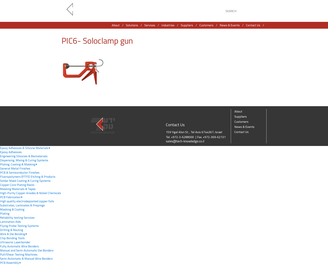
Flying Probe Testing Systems (19, 225)
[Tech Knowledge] (73, 11)
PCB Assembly (10, 262)
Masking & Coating (12, 209)
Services (149, 25)
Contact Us (253, 25)
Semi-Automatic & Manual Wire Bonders (26, 258)
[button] (260, 10)
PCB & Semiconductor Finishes (19, 172)
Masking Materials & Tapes (18, 189)
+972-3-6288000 (182, 137)
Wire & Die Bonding (13, 234)
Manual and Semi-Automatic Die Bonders (26, 250)
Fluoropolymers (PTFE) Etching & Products (27, 176)
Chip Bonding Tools (12, 238)
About (116, 25)
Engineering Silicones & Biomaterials (23, 156)
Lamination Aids (10, 221)
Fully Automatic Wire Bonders (19, 246)
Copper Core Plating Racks (17, 184)
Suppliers (187, 25)
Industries (167, 25)
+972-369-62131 (214, 137)
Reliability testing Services (17, 217)
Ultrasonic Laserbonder (15, 242)
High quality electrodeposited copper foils (27, 201)
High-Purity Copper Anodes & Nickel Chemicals (30, 193)
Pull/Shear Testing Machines (18, 254)
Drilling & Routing (11, 230)
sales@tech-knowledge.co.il (185, 141)
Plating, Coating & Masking (18, 164)
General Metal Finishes (15, 168)
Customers (206, 25)
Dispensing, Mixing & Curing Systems (24, 160)
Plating (4, 213)
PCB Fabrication (10, 197)
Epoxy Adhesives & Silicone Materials (24, 148)
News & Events (230, 25)
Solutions (132, 25)
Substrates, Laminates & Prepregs (22, 205)
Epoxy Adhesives (11, 152)
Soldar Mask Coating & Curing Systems (25, 180)
